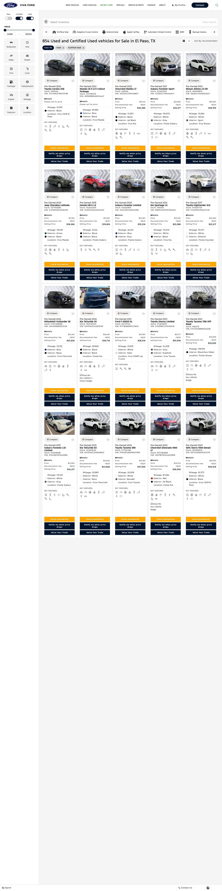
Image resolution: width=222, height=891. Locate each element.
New (8, 14)
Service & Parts (136, 5)
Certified (19, 14)
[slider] (5, 30)
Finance (151, 5)
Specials (120, 5)
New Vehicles (72, 5)
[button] (217, 5)
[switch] (8, 16)
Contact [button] (200, 5)
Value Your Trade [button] (59, 161)
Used (30, 14)
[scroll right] (214, 32)
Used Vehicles (89, 5)
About (162, 5)
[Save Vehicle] (73, 81)
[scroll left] (46, 32)
